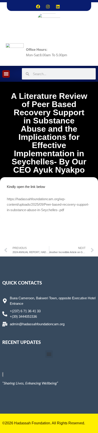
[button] (6, 74)
